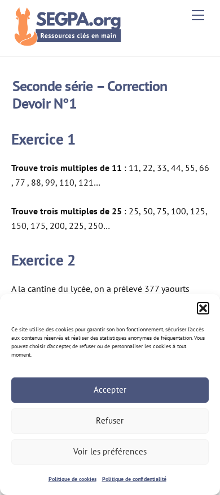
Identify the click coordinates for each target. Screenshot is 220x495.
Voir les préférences (110, 451)
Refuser (110, 420)
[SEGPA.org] (70, 42)
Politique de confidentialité (134, 479)
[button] (203, 308)
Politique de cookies (72, 479)
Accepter (110, 389)
